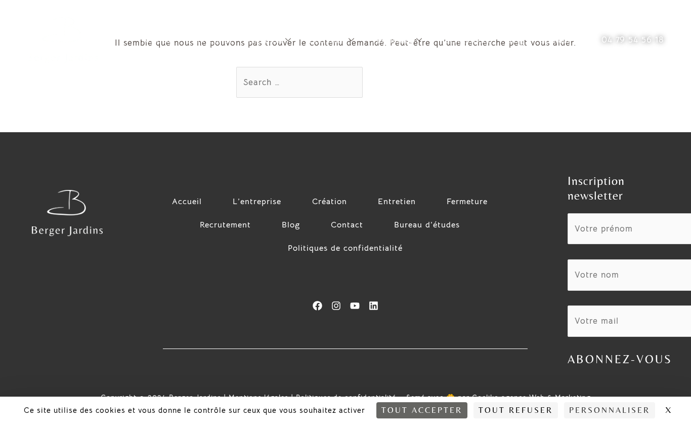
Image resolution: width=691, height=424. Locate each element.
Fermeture (392, 40)
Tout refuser (516, 410)
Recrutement (465, 40)
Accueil (156, 40)
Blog (515, 40)
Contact (555, 40)
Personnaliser (609, 410)
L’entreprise (209, 40)
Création (265, 40)
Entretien (327, 40)
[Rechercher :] (301, 82)
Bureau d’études (427, 225)
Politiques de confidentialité (345, 248)
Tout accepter (421, 410)
